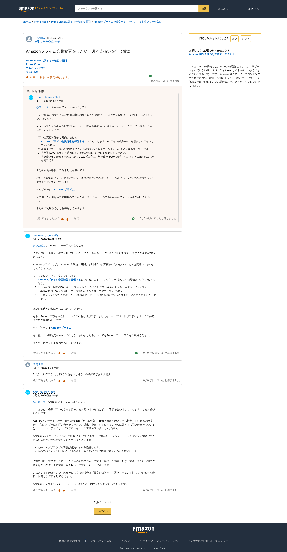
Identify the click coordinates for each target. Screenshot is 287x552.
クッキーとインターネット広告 (159, 540)
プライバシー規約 (101, 540)
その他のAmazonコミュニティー (208, 540)
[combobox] (142, 8)
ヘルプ (126, 540)
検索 (203, 8)
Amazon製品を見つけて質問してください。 (214, 54)
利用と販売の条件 (69, 540)
